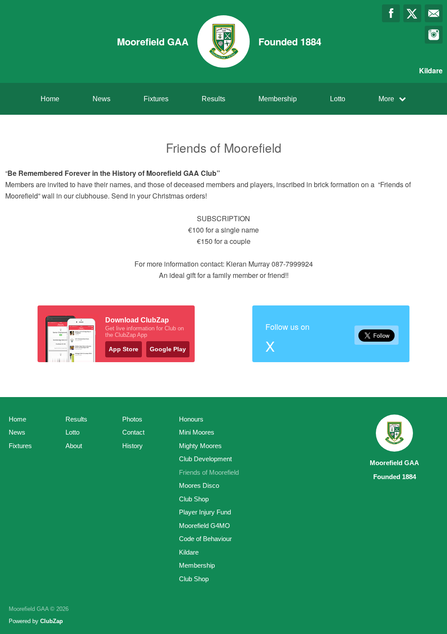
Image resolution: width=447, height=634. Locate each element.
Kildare (189, 552)
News (101, 99)
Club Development (205, 459)
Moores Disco (199, 485)
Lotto (337, 99)
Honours (191, 419)
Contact (133, 432)
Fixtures (156, 99)
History (132, 445)
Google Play (168, 349)
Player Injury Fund (205, 512)
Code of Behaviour (205, 538)
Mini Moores (196, 432)
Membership (277, 99)
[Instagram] (434, 35)
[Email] (434, 13)
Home (50, 99)
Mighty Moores (200, 445)
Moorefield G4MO (204, 525)
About (73, 445)
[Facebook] (391, 13)
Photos (132, 419)
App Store (123, 349)
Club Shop (194, 499)
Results (213, 99)
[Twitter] (412, 13)
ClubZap (51, 621)
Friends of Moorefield (209, 472)
